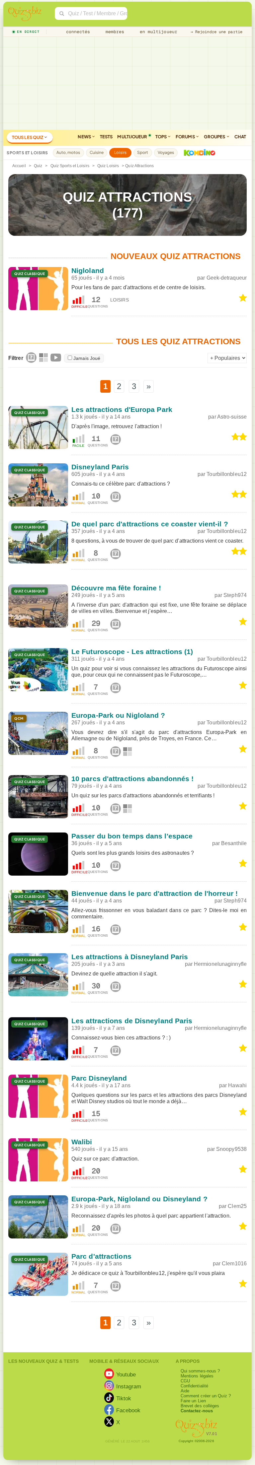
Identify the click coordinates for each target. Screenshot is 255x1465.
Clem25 (237, 1206)
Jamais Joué (86, 358)
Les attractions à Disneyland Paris (129, 957)
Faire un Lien (193, 1400)
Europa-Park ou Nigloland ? (118, 715)
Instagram (128, 1386)
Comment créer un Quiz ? (206, 1395)
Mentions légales (197, 1375)
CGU (185, 1380)
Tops (161, 136)
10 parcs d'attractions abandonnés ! (132, 778)
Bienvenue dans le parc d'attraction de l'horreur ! (154, 893)
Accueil (19, 166)
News (85, 136)
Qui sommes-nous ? (200, 1370)
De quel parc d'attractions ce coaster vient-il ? (149, 524)
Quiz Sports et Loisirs (69, 166)
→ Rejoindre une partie (216, 31)
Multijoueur (132, 136)
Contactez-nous (197, 1410)
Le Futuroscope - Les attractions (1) (132, 651)
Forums (186, 136)
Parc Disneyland (99, 1078)
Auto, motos (68, 152)
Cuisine (97, 152)
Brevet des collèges (200, 1405)
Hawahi (237, 1085)
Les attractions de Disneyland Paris (132, 1021)
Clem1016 (234, 1263)
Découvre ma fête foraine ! (116, 588)
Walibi (81, 1142)
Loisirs (120, 152)
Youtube (126, 1374)
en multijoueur (157, 31)
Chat (240, 136)
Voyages (166, 152)
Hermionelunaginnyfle (220, 964)
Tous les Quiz (28, 137)
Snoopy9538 (231, 1149)
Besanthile (234, 843)
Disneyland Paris (100, 467)
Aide (185, 1390)
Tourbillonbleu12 (227, 474)
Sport (142, 152)
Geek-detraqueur (227, 278)
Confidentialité (195, 1385)
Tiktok (123, 1398)
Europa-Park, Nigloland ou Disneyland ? (139, 1199)
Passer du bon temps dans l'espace (132, 836)
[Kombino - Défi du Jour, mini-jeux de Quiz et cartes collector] (198, 152)
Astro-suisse (232, 417)
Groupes (215, 136)
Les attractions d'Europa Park (121, 409)
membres (114, 31)
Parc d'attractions (101, 1256)
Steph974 (235, 595)
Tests (106, 136)
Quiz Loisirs (108, 166)
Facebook (128, 1410)
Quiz (38, 166)
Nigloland (87, 270)
